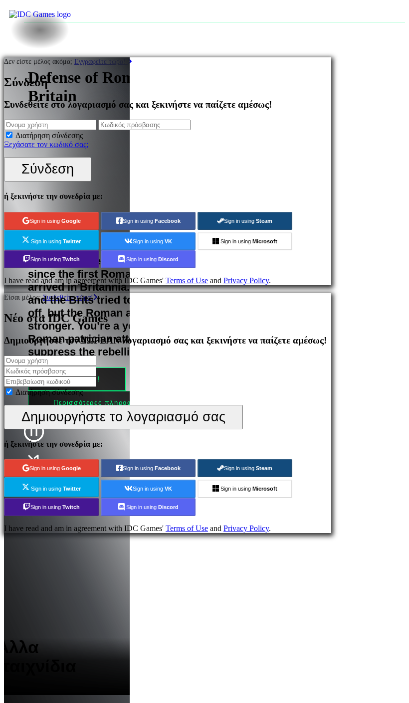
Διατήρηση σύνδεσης (49, 135)
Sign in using (55, 221)
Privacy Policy (246, 280)
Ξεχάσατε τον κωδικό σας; (46, 144)
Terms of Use (187, 280)
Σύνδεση (47, 168)
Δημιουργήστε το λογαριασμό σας (123, 416)
